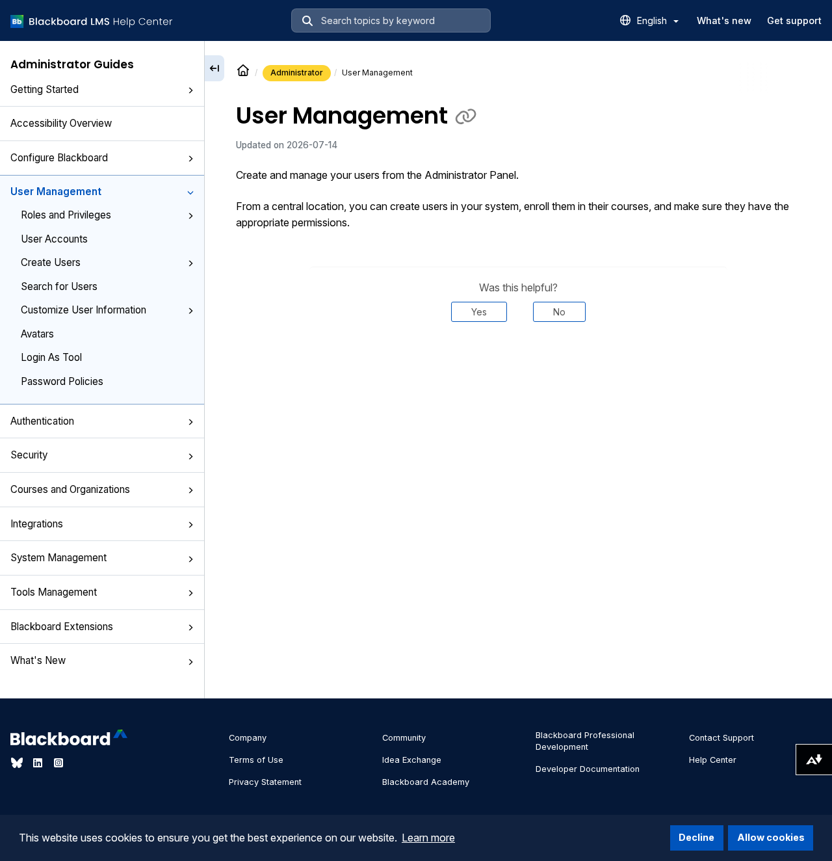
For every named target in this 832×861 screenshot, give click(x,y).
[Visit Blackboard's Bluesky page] (18, 762)
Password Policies (62, 381)
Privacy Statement (265, 782)
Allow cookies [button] (771, 837)
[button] (190, 90)
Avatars (37, 334)
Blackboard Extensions (61, 626)
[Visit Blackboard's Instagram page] (58, 762)
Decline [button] (696, 837)
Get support (794, 20)
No (559, 311)
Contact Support (721, 738)
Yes (479, 311)
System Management (58, 557)
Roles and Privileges (66, 215)
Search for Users (59, 286)
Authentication (42, 421)
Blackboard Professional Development (585, 741)
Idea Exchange (411, 760)
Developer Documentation (588, 769)
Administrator (296, 72)
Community (404, 738)
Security (28, 455)
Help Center (712, 760)
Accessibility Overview (61, 123)
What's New (38, 660)
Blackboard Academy (425, 782)
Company (247, 738)
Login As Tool (51, 357)
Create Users (51, 262)
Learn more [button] (428, 837)
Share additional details (518, 361)
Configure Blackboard (59, 158)
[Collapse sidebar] (214, 68)
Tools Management (53, 592)
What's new (724, 20)
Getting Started (44, 89)
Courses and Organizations (70, 489)
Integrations (36, 524)
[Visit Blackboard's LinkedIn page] (39, 762)
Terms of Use (256, 760)
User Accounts (54, 239)
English (653, 20)
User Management (55, 191)
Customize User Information (83, 310)
